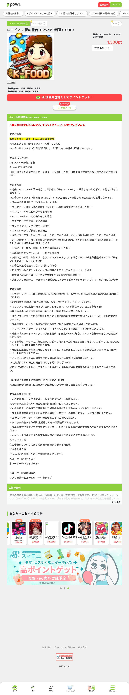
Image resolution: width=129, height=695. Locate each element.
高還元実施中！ (13, 13)
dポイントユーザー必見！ (40, 13)
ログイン (116, 4)
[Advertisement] (64, 614)
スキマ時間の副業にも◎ (104, 13)
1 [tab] (61, 588)
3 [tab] (68, 588)
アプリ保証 (11, 82)
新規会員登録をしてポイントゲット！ (68, 97)
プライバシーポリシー (64, 647)
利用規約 (46, 647)
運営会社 (82, 647)
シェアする (66, 107)
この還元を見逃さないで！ (72, 13)
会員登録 (104, 4)
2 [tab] (64, 588)
